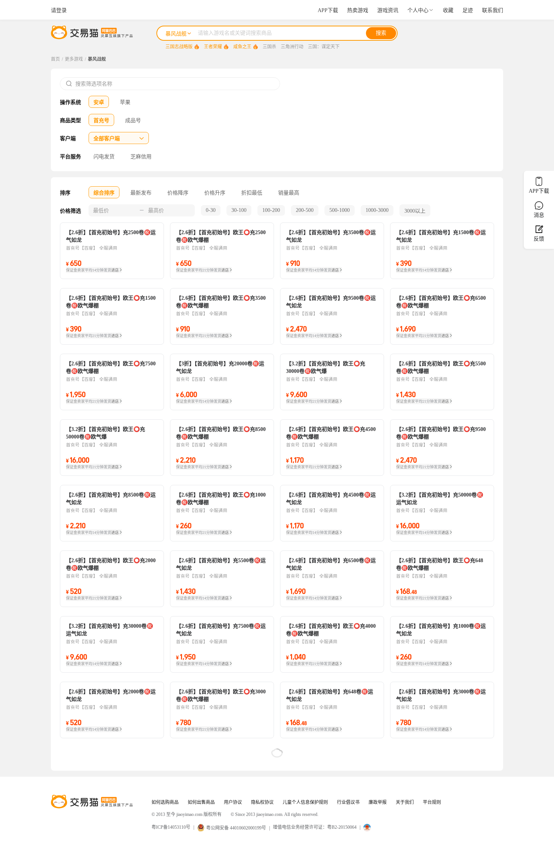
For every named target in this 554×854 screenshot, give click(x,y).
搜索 (381, 33)
